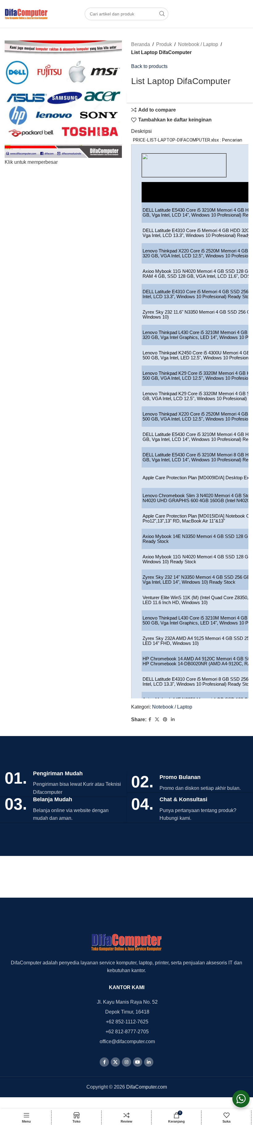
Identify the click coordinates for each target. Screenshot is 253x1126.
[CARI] (162, 13)
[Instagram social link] (126, 1062)
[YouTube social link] (137, 1062)
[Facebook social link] (150, 719)
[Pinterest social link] (165, 719)
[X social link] (157, 719)
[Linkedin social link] (172, 719)
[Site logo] (26, 13)
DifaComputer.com (146, 1087)
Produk (164, 44)
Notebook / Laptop (198, 44)
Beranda (140, 44)
